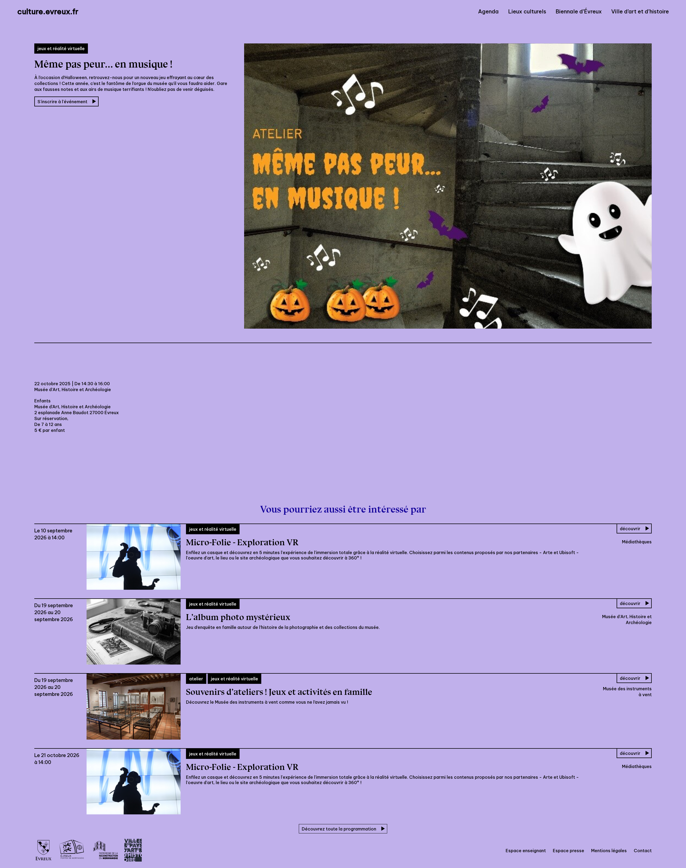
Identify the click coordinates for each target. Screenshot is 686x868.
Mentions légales (609, 850)
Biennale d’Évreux (578, 11)
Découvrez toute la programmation (339, 829)
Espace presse (568, 850)
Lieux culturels (527, 11)
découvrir (630, 528)
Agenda (488, 11)
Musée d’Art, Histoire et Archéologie (72, 389)
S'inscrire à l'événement (62, 101)
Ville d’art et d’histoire (640, 11)
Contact (643, 850)
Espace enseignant (526, 850)
